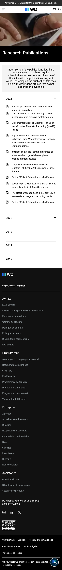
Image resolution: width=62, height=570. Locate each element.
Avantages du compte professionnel (20, 359)
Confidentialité (8, 540)
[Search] (59, 9)
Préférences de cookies (12, 553)
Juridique (22, 540)
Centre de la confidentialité (15, 436)
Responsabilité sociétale (14, 430)
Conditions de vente (11, 546)
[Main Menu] (4, 9)
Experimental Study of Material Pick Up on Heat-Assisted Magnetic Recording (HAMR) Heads (33, 126)
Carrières (6, 447)
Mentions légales (30, 546)
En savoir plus (51, 3)
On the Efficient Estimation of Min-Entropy (33, 177)
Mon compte (8, 305)
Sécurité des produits (13, 490)
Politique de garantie (12, 327)
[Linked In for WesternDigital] (11, 513)
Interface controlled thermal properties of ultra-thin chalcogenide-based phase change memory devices (32, 155)
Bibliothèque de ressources (16, 485)
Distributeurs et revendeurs (15, 339)
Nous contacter (10, 464)
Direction (6, 425)
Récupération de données (15, 365)
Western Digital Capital (14, 399)
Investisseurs (9, 453)
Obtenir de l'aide (10, 479)
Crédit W (6, 370)
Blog (4, 442)
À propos (6, 413)
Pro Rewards (8, 376)
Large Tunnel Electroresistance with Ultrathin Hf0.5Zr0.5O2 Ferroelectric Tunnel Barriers (33, 168)
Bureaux (6, 459)
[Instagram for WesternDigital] (4, 513)
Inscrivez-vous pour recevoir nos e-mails (22, 310)
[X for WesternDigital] (19, 512)
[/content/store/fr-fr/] (31, 9)
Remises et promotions (14, 316)
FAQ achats (8, 344)
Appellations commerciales (41, 540)
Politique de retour (11, 333)
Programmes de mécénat (15, 393)
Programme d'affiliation (14, 387)
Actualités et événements (15, 419)
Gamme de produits (12, 322)
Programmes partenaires (14, 382)
